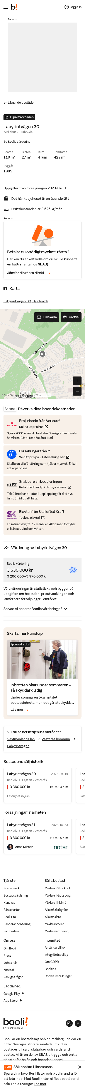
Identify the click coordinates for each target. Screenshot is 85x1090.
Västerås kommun (56, 739)
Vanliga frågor (13, 977)
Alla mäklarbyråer (56, 910)
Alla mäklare (53, 917)
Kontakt (8, 970)
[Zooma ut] (77, 391)
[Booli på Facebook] (78, 1023)
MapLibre (26, 395)
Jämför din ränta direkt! (26, 273)
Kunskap (9, 903)
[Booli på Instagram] (69, 1023)
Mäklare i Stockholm (58, 888)
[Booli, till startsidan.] (14, 7)
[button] (42, 353)
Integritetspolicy (56, 955)
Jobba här (10, 963)
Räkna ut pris (39, 427)
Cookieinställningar (58, 976)
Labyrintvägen (18, 746)
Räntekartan (11, 910)
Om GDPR (52, 962)
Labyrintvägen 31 (21, 825)
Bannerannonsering (17, 924)
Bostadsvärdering (15, 895)
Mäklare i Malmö (55, 903)
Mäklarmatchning (56, 931)
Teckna (42, 518)
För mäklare (11, 931)
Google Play (11, 994)
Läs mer (40, 1084)
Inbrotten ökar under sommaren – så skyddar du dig (41, 687)
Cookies (50, 969)
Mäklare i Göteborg (58, 895)
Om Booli (9, 948)
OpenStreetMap (12, 395)
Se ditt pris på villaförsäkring (44, 457)
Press (7, 955)
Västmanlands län (21, 739)
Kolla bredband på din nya (45, 487)
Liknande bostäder (21, 103)
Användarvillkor (55, 947)
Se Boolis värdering (16, 142)
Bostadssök (11, 888)
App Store (10, 1001)
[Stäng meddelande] (79, 1067)
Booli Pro (9, 917)
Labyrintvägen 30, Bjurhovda (25, 301)
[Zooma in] (77, 380)
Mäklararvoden (55, 924)
